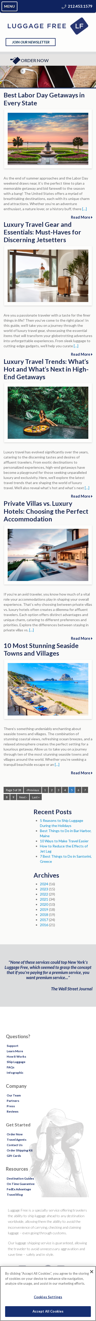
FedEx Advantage (19, 1189)
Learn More (15, 1051)
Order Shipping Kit (20, 1150)
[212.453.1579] (64, 6)
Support (12, 1046)
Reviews (12, 1111)
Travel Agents (16, 1139)
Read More (81, 217)
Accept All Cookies (48, 1311)
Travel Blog (15, 1194)
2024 (44, 884)
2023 (44, 889)
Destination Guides (20, 1178)
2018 (44, 914)
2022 (44, 894)
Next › (23, 797)
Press (11, 1106)
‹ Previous (32, 790)
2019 (44, 909)
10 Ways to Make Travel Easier (64, 841)
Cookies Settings (48, 1297)
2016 (44, 925)
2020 (44, 904)
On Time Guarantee (21, 1184)
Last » (35, 797)
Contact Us (15, 1145)
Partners (13, 1101)
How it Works (16, 1056)
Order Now (35, 60)
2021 (44, 899)
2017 (44, 919)
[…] (84, 209)
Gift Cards (14, 1156)
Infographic (15, 1072)
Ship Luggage (16, 1062)
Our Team (14, 1095)
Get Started (18, 1124)
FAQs (10, 1067)
